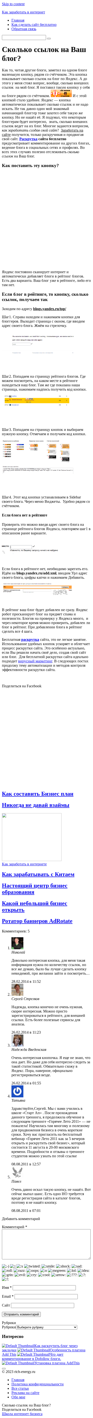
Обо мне (18, 1397)
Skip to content (13, 4)
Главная (17, 20)
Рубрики (9, 1327)
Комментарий (14, 1227)
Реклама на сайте (25, 1393)
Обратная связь (23, 29)
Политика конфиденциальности (37, 1384)
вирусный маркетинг (35, 661)
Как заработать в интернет (23, 12)
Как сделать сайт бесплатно (34, 25)
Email (8, 1296)
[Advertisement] (46, 219)
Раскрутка (28, 139)
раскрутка (30, 639)
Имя (7, 1287)
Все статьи (20, 1388)
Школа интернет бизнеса (22, 1414)
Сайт (6, 1305)
